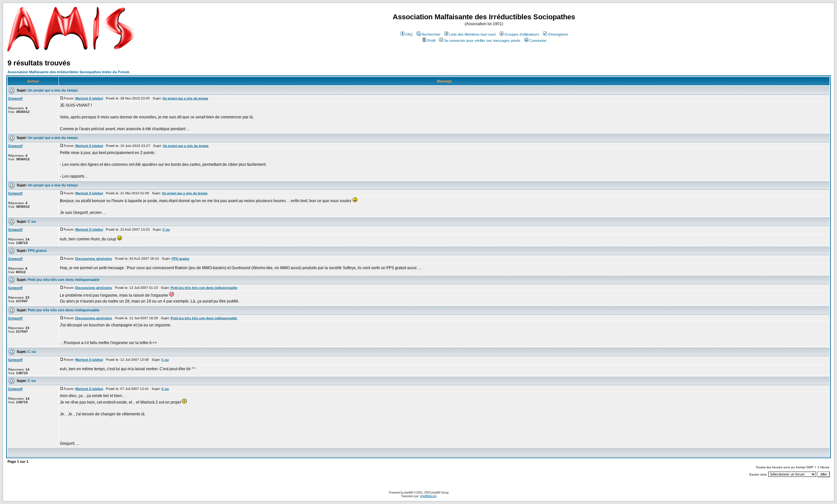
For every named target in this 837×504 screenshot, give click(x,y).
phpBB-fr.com (428, 496)
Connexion (537, 41)
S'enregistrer (558, 34)
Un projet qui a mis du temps (53, 90)
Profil (431, 41)
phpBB (408, 492)
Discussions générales (93, 258)
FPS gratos (37, 250)
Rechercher (430, 34)
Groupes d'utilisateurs (521, 34)
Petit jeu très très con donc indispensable (63, 280)
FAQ (409, 34)
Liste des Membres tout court (472, 34)
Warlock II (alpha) (89, 98)
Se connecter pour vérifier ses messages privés (482, 41)
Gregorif (15, 98)
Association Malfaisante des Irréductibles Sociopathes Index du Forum (68, 72)
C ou (32, 221)
